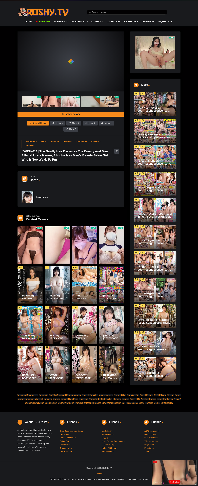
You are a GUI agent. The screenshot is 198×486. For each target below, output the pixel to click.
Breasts (125, 399)
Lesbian (117, 403)
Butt (163, 403)
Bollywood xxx (108, 434)
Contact (99, 474)
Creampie (67, 141)
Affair (109, 399)
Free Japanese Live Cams (71, 431)
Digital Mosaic (146, 395)
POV (63, 403)
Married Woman (73, 395)
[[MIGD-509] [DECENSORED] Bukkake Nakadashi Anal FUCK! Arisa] (84, 365)
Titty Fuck (38, 399)
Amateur (145, 399)
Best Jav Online (151, 438)
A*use (92, 399)
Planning (117, 399)
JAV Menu (64, 434)
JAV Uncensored (151, 431)
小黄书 (105, 438)
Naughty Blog (66, 448)
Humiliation (38, 403)
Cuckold (118, 395)
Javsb (146, 451)
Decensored (32, 395)
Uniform (70, 403)
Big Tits (52, 395)
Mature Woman (106, 395)
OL (59, 403)
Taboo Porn (65, 441)
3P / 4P (157, 395)
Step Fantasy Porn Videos (113, 441)
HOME (28, 21)
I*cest (75, 399)
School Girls (67, 399)
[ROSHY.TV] (43, 12)
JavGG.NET (107, 431)
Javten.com (65, 444)
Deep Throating (93, 403)
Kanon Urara (42, 197)
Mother (157, 403)
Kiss (132, 399)
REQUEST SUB (165, 21)
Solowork (29, 145)
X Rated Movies (151, 441)
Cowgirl (56, 399)
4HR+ (137, 399)
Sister (141, 403)
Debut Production (165, 399)
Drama (178, 395)
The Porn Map (108, 444)
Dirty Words (107, 403)
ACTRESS (96, 21)
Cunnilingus (81, 141)
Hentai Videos (150, 434)
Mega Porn (149, 444)
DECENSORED (78, 21)
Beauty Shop (31, 141)
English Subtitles (90, 395)
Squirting (48, 399)
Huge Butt (83, 399)
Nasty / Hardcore (26, 399)
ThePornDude (147, 21)
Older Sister (101, 399)
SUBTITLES (59, 21)
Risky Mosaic (132, 403)
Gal (123, 403)
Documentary (51, 403)
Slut (124, 395)
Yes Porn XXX (66, 451)
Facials (152, 399)
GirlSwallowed (108, 451)
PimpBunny (149, 448)
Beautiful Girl (133, 395)
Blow (43, 141)
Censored (54, 141)
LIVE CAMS (44, 21)
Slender (170, 395)
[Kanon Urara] (27, 197)
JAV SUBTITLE (131, 21)
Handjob (149, 403)
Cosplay (169, 403)
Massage (95, 141)
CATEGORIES (113, 21)
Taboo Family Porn (68, 438)
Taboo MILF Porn (109, 448)
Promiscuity (80, 403)
